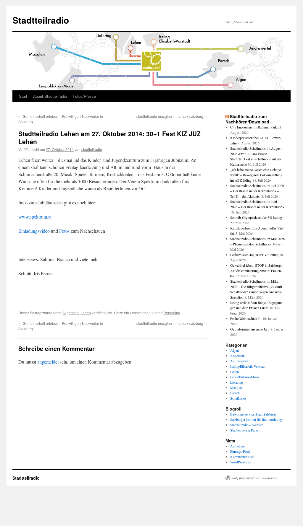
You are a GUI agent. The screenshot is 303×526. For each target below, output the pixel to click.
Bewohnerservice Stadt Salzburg (253, 414)
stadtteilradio (91, 149)
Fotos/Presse (84, 96)
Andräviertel (239, 361)
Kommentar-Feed (242, 456)
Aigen (234, 350)
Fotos (64, 231)
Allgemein (70, 312)
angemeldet (48, 362)
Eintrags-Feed (240, 451)
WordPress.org (240, 462)
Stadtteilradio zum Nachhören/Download (247, 119)
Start (23, 96)
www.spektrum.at (34, 217)
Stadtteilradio (40, 20)
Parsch (235, 392)
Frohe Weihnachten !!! (246, 318)
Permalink (172, 312)
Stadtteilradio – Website (246, 424)
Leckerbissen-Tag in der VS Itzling (254, 254)
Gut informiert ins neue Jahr (250, 329)
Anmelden (237, 446)
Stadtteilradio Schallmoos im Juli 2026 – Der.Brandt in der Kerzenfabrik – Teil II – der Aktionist (257, 190)
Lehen (85, 312)
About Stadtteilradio (50, 96)
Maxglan (236, 387)
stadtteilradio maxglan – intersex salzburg (172, 116)
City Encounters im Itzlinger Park (253, 127)
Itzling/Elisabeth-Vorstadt (247, 366)
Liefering (236, 382)
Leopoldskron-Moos (244, 376)
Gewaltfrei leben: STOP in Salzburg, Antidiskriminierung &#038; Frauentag (256, 270)
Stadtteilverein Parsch (245, 430)
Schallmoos (238, 398)
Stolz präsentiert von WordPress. (254, 477)
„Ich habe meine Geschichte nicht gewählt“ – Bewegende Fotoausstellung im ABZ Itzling (256, 175)
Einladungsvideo (34, 231)
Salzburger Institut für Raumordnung (256, 419)
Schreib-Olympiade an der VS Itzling (256, 217)
